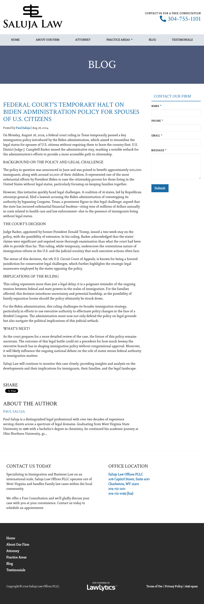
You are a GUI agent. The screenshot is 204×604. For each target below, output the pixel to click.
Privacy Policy (174, 586)
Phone (157, 120)
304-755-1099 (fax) (120, 494)
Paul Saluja (23, 128)
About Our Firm (47, 39)
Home (15, 39)
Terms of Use (154, 586)
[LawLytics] (102, 586)
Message (159, 150)
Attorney (82, 39)
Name (156, 106)
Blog (152, 39)
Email (156, 135)
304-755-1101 (184, 19)
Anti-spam (191, 586)
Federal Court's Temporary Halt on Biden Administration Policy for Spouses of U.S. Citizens (71, 112)
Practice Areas (118, 39)
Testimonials (182, 39)
